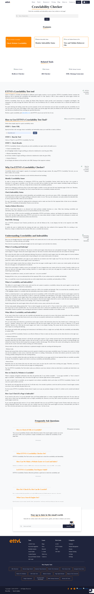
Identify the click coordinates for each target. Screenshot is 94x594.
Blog (59, 2)
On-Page (71, 554)
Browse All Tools (66, 578)
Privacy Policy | (8, 591)
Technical (71, 544)
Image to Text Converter (72, 573)
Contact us (72, 2)
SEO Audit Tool (34, 573)
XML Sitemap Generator (53, 578)
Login (78, 2)
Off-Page (71, 556)
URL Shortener (15, 568)
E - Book (44, 551)
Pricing (54, 2)
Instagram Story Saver (79, 568)
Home (33, 2)
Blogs (43, 544)
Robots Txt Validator (21, 573)
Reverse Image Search (28, 568)
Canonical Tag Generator (40, 568)
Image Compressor (28, 578)
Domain (70, 549)
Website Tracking (72, 551)
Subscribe (69, 526)
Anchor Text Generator (53, 568)
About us (64, 2)
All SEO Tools (31, 544)
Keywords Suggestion (33, 546)
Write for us (44, 554)
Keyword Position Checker (34, 556)
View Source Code (66, 568)
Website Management (73, 546)
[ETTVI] (7, 2)
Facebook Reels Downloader (40, 578)
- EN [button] (86, 2)
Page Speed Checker (59, 573)
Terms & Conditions (16, 591)
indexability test (26, 113)
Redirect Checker (47, 573)
